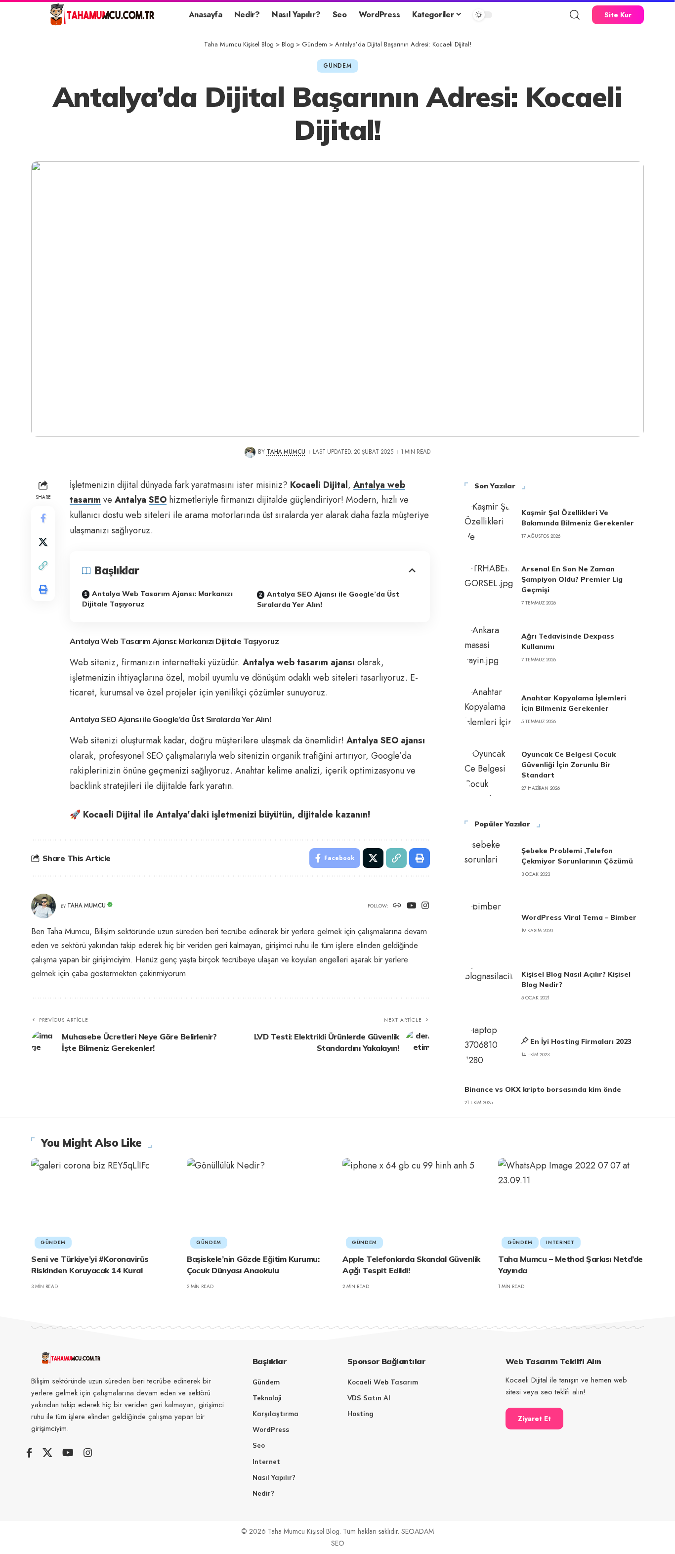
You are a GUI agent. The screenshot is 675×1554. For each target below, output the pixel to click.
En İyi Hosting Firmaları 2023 (581, 1041)
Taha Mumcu (286, 452)
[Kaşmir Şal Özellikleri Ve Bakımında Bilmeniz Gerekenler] (489, 524)
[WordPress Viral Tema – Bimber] (489, 924)
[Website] (397, 906)
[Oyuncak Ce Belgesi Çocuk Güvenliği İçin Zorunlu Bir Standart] (489, 771)
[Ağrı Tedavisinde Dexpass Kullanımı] (489, 647)
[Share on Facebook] (43, 517)
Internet (560, 1242)
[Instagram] (425, 906)
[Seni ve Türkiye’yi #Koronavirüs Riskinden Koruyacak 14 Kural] (104, 1202)
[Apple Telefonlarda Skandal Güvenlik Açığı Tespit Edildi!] (415, 1202)
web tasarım (302, 662)
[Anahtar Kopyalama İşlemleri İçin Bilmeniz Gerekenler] (489, 709)
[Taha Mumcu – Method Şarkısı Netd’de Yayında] (571, 1202)
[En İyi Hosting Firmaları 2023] (489, 1047)
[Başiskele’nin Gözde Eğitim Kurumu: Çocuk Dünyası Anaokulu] (260, 1202)
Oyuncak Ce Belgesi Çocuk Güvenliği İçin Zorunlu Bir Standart (568, 764)
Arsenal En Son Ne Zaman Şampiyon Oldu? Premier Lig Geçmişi (572, 579)
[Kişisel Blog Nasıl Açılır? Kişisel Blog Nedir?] (489, 985)
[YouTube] (411, 906)
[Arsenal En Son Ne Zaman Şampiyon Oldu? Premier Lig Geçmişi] (489, 585)
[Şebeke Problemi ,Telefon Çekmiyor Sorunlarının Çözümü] (489, 862)
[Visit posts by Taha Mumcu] (250, 452)
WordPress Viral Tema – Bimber (578, 917)
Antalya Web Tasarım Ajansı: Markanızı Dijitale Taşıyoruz (157, 598)
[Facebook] (29, 1452)
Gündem (337, 66)
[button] (575, 15)
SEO (158, 499)
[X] (47, 1452)
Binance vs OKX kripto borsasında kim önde (542, 1089)
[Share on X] (43, 541)
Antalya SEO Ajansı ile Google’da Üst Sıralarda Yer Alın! (328, 599)
